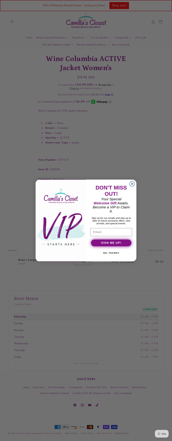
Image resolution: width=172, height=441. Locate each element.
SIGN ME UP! (111, 242)
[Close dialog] (132, 183)
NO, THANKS (111, 253)
